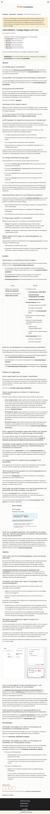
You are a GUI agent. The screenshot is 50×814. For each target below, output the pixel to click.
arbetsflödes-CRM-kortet (11, 276)
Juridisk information (25, 801)
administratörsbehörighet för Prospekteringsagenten (21, 357)
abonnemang (24, 37)
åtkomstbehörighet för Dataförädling (17, 366)
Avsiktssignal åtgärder (31, 336)
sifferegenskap (16, 475)
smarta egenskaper (42, 311)
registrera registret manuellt (29, 116)
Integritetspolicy (24, 803)
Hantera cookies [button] (24, 806)
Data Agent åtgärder (31, 302)
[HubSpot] (2, 2)
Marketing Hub (9, 38)
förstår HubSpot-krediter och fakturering (23, 265)
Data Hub (8, 44)
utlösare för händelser (16, 409)
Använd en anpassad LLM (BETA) (36, 299)
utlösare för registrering (37, 450)
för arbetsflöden (26, 58)
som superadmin (8, 58)
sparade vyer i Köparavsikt (12, 291)
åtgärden (20, 692)
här (12, 26)
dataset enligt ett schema (11, 295)
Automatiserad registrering (12, 279)
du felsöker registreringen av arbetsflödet (20, 388)
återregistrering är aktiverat (9, 116)
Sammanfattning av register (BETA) (37, 292)
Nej (12, 787)
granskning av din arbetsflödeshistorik (23, 70)
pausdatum (19, 100)
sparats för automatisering (28, 715)
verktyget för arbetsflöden (33, 198)
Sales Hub (8, 40)
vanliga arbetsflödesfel (33, 71)
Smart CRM (8, 46)
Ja (5, 787)
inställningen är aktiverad (22, 690)
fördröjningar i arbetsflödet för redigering (18, 736)
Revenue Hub (9, 47)
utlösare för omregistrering (25, 547)
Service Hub (8, 42)
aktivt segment (19, 450)
